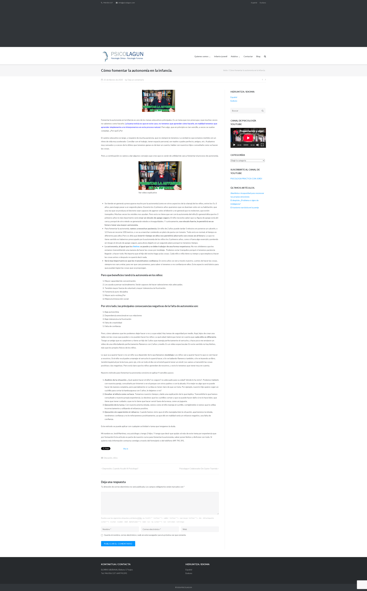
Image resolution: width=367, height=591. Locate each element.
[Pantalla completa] (262, 144)
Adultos (234, 56)
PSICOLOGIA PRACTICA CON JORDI (246, 178)
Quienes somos (201, 56)
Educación (108, 458)
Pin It (125, 449)
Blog (258, 56)
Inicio (225, 70)
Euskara (263, 3)
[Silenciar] (257, 144)
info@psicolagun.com (126, 3)
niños (115, 458)
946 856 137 (108, 3)
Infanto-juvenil (220, 56)
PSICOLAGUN (186, 587)
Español (254, 3)
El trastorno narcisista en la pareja (245, 207)
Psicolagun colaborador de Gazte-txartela (198, 468)
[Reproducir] (234, 144)
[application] (248, 138)
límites (136, 246)
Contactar (248, 56)
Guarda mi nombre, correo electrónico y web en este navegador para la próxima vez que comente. (145, 535)
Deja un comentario (136, 80)
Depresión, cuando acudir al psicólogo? (120, 468)
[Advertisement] (183, 27)
